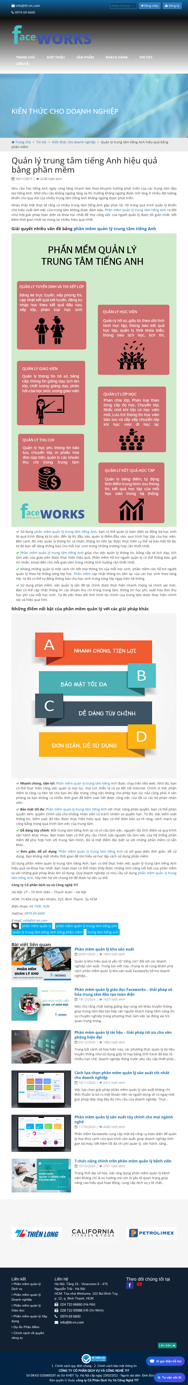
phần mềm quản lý (36, 926)
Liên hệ (22, 63)
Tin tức (145, 57)
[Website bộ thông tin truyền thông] (94, 1358)
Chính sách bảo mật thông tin (117, 1366)
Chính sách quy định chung (73, 1366)
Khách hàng (117, 57)
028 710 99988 (71, 1310)
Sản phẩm (85, 57)
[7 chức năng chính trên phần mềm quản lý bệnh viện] (41, 1175)
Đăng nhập (151, 6)
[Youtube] (139, 1284)
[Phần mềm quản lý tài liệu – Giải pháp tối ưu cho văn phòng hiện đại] (41, 1047)
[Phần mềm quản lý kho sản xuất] (41, 963)
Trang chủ (25, 57)
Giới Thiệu (56, 57)
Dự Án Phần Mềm (26, 1327)
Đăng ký (173, 6)
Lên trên (165, 1345)
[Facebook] (129, 1285)
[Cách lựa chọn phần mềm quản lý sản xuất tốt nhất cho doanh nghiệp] (41, 1089)
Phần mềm (83, 574)
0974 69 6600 (24, 12)
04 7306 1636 (39, 906)
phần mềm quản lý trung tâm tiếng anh (86, 926)
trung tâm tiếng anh (103, 932)
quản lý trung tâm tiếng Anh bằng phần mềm (48, 932)
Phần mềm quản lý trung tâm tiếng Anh (135, 210)
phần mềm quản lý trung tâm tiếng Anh (115, 228)
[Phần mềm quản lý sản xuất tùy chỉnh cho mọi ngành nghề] (41, 1133)
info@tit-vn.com (27, 5)
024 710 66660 (71, 1304)
